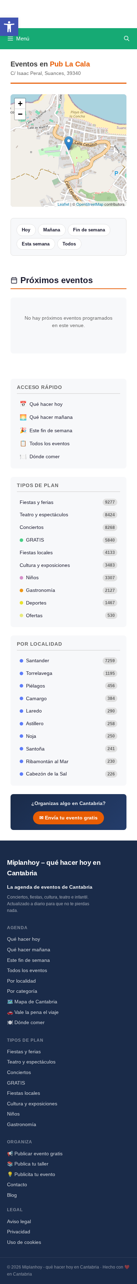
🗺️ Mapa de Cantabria (32, 1001)
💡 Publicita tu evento (31, 1174)
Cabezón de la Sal (70, 774)
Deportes (70, 603)
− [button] (20, 114)
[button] (9, 27)
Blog (12, 1195)
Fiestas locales (67, 552)
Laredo (70, 711)
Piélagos (70, 686)
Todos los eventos (45, 443)
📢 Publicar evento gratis (35, 1153)
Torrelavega (70, 673)
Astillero (70, 723)
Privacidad (18, 1231)
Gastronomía (70, 590)
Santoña (70, 749)
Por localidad (21, 981)
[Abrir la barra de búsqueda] (126, 38)
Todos (69, 244)
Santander (70, 660)
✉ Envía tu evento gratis (68, 817)
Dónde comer (40, 457)
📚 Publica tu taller (27, 1164)
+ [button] (20, 103)
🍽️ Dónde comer (26, 1022)
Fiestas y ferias (67, 502)
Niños (70, 577)
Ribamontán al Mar (70, 761)
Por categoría (22, 991)
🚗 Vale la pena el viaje (33, 1012)
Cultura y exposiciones (67, 565)
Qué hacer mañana (46, 417)
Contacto (17, 1184)
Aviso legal (19, 1221)
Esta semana (36, 244)
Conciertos (67, 527)
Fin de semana (89, 229)
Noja (70, 736)
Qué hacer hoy (41, 404)
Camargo (70, 698)
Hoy (26, 229)
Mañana (51, 229)
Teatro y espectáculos (67, 514)
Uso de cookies (24, 1242)
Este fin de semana (46, 430)
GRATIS (70, 540)
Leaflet (63, 204)
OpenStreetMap (89, 204)
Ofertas (70, 615)
